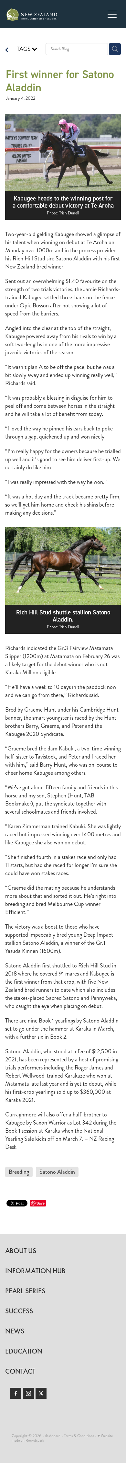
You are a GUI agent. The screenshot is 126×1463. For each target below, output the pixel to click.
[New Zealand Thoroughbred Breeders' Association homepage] (55, 14)
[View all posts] (6, 50)
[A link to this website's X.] (41, 1393)
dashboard (52, 1436)
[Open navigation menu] (112, 14)
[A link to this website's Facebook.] (15, 1393)
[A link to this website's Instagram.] (28, 1393)
